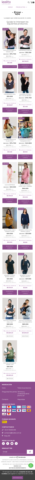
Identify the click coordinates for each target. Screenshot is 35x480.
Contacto (5, 399)
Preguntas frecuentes (9, 392)
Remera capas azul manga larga (25, 230)
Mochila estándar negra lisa (9, 51)
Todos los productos (24, 388)
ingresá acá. (17, 466)
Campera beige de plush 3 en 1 (10, 140)
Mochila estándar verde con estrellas (9, 363)
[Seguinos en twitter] (16, 443)
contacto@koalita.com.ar (12, 433)
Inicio (4, 388)
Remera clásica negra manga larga (25, 276)
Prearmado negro (25, 50)
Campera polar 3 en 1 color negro (25, 94)
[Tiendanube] (17, 458)
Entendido (17, 477)
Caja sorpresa (10, 185)
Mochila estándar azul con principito (25, 321)
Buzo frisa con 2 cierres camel (9, 230)
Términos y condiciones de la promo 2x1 (23, 393)
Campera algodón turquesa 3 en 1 (25, 140)
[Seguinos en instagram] (3, 443)
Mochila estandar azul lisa (9, 321)
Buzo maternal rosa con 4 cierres (25, 185)
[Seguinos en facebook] (7, 443)
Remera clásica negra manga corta (9, 276)
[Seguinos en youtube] (11, 443)
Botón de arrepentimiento (17, 468)
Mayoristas (21, 399)
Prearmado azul (10, 94)
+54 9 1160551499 (10, 430)
